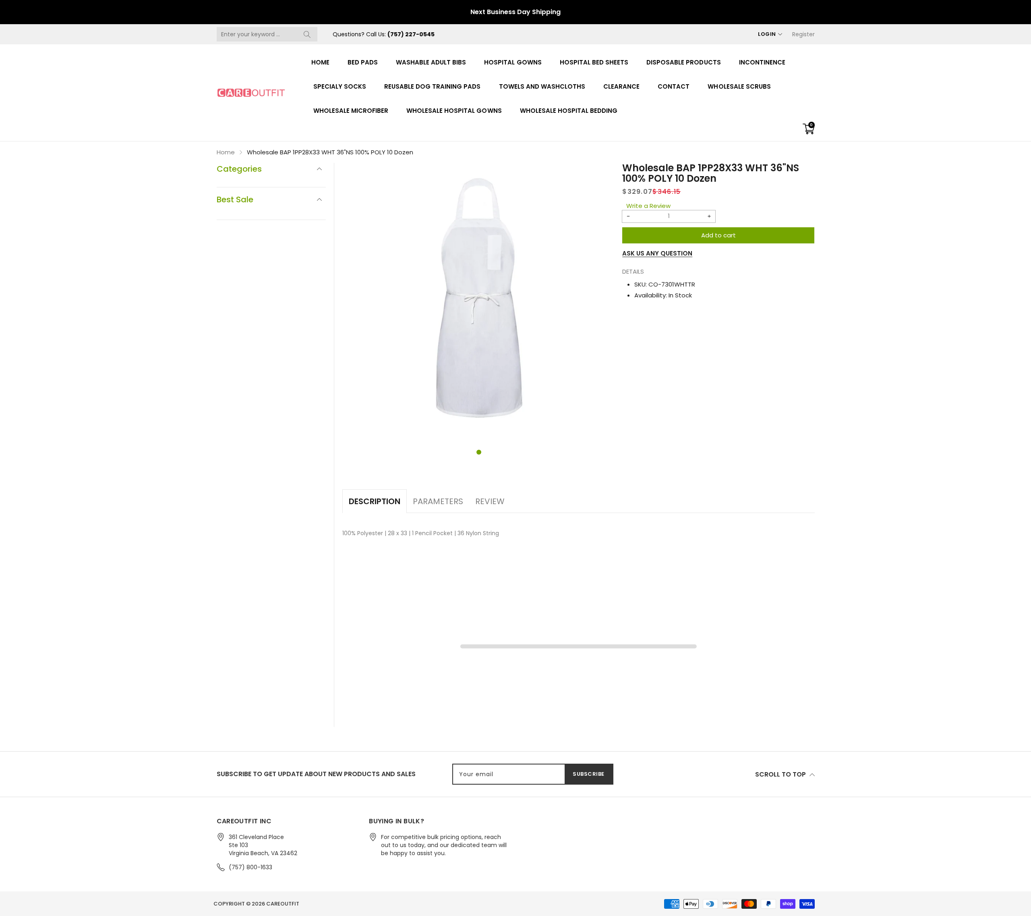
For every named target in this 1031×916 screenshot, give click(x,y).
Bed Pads (363, 62)
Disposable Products (683, 62)
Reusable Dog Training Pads (432, 86)
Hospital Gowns (512, 62)
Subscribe (589, 774)
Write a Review (648, 205)
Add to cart (718, 235)
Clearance (621, 86)
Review (490, 501)
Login (767, 34)
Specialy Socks (339, 86)
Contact (673, 86)
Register (803, 34)
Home (320, 62)
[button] (479, 452)
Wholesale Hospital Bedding (569, 110)
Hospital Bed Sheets (594, 62)
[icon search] (307, 34)
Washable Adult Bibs (431, 62)
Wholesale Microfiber (351, 110)
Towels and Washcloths (542, 86)
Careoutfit (282, 904)
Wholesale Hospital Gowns (454, 110)
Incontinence (762, 62)
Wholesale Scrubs (739, 86)
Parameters (438, 501)
